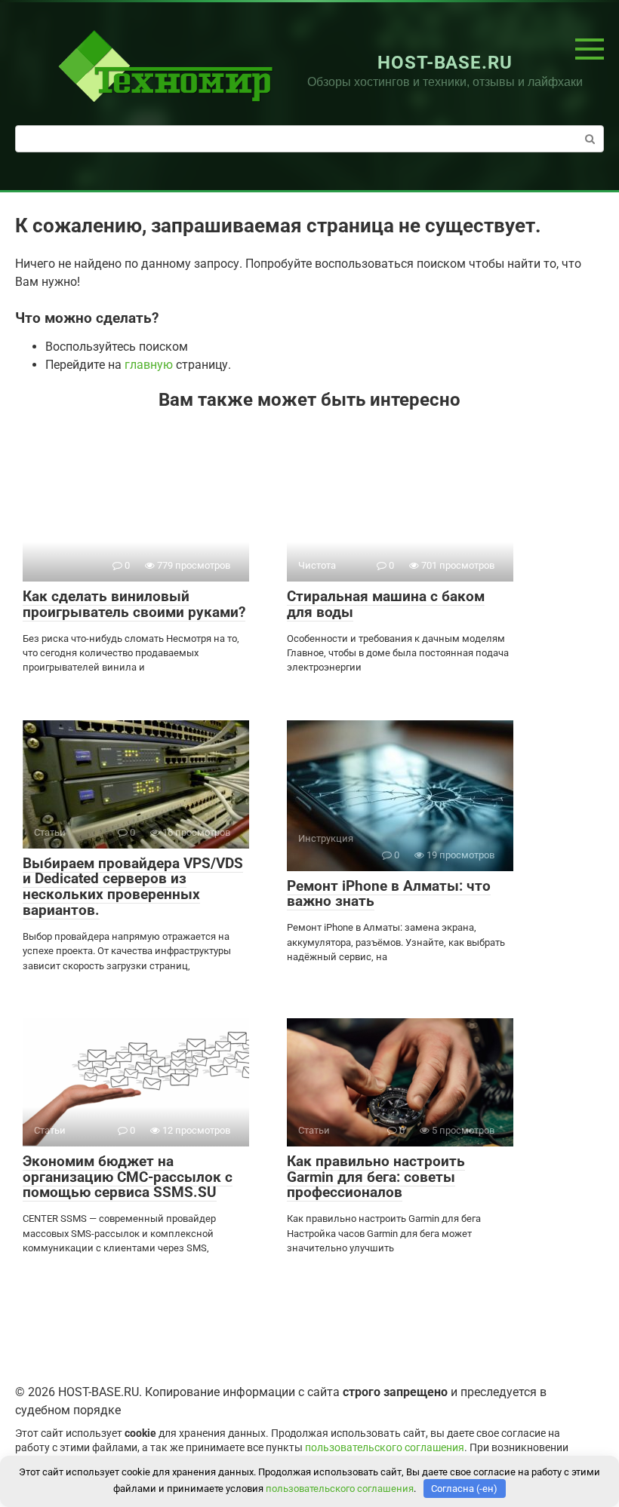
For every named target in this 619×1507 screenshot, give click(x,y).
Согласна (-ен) (464, 1488)
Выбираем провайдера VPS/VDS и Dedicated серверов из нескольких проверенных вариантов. (133, 887)
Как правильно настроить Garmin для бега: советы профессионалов (376, 1177)
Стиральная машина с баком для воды (386, 604)
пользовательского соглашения (384, 1447)
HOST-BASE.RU (445, 62)
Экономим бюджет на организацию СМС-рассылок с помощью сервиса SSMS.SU (128, 1177)
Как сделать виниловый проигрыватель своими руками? (134, 604)
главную (149, 365)
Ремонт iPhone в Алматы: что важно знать (389, 893)
